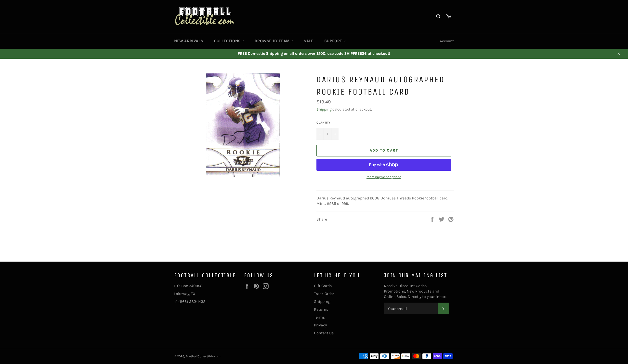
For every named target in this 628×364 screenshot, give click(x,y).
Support (333, 41)
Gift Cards (323, 285)
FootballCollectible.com (203, 356)
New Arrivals (188, 41)
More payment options (383, 177)
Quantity (323, 122)
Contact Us (324, 333)
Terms (319, 317)
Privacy (320, 325)
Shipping (323, 109)
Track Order (324, 293)
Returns (321, 309)
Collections (228, 41)
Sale (308, 41)
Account (447, 41)
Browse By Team (273, 41)
